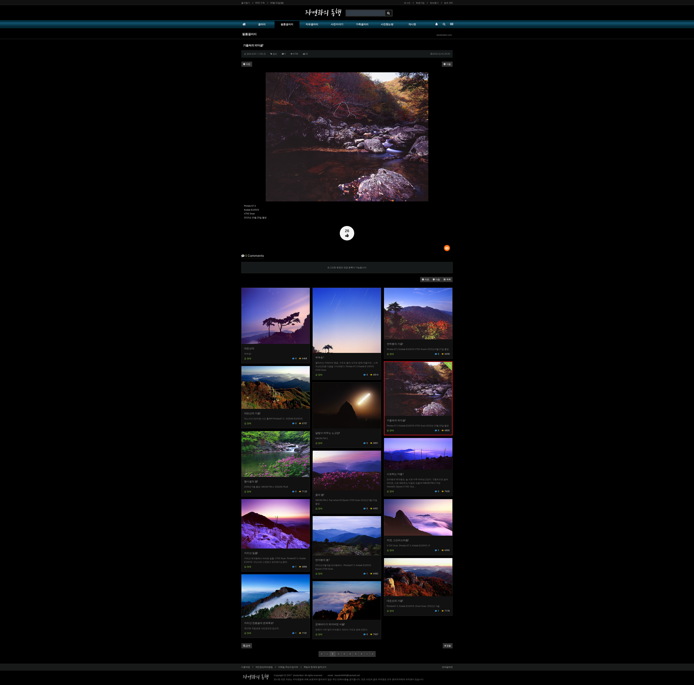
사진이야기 (337, 24)
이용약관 (245, 667)
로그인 (407, 3)
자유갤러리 (312, 24)
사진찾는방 (387, 24)
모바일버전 (447, 667)
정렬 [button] (448, 646)
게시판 (412, 24)
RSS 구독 (260, 3)
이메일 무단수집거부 (288, 667)
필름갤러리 (287, 24)
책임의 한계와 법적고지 (315, 667)
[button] (425, 279)
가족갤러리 (362, 24)
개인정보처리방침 (264, 667)
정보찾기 (434, 3)
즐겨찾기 (245, 3)
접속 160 (448, 3)
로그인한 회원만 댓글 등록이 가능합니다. (347, 267)
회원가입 (420, 3)
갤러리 (262, 24)
